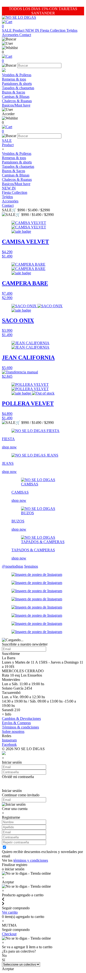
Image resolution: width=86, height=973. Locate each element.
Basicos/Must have (16, 105)
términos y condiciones (30, 860)
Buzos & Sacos (13, 92)
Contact (25, 35)
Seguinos (31, 566)
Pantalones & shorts (17, 84)
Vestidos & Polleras (16, 75)
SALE (7, 30)
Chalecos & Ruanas (17, 101)
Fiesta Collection (53, 30)
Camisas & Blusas (15, 96)
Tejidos (71, 30)
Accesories (10, 35)
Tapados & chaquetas (18, 88)
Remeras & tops (14, 79)
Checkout (9, 934)
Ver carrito (10, 912)
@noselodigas (12, 566)
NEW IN (32, 30)
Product (19, 30)
